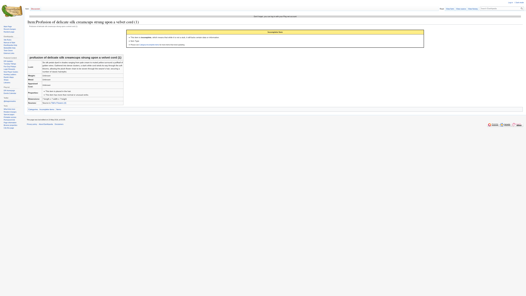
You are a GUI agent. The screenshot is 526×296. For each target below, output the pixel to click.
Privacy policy (32, 124)
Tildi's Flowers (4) (58, 103)
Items (58, 109)
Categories (33, 109)
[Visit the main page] (12, 11)
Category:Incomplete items (149, 45)
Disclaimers (59, 124)
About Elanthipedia (46, 124)
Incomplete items (46, 109)
